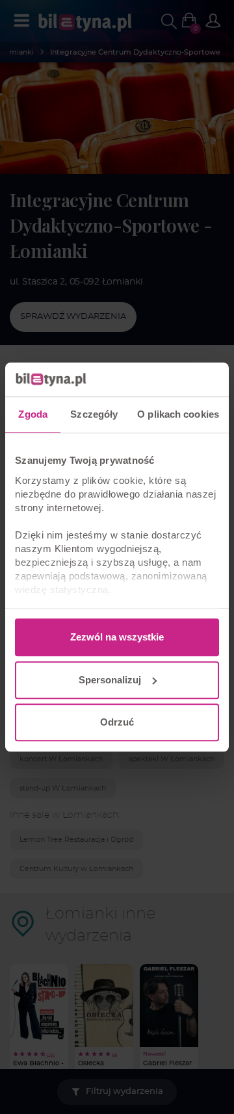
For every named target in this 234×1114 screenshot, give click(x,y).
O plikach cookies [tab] (178, 414)
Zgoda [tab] (32, 414)
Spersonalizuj (110, 679)
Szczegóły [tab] (94, 414)
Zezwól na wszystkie (117, 636)
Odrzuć (117, 722)
